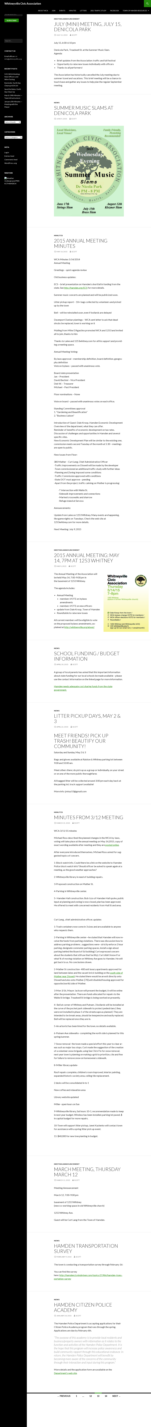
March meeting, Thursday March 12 (87, 1171)
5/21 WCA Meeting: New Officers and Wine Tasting (12, 76)
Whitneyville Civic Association (22, 3)
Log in (6, 152)
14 (106, 1396)
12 (90, 1396)
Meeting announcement (67, 19)
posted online (112, 844)
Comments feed (10, 159)
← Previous (63, 1396)
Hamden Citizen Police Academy (83, 1307)
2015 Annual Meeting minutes (80, 243)
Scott (74, 35)
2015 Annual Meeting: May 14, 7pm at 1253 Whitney (86, 557)
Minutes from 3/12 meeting (88, 817)
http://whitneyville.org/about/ (79, 627)
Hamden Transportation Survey (86, 1248)
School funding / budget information (87, 656)
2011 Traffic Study (98, 11)
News (56, 102)
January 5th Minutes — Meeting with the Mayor (13, 104)
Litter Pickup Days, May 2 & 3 (87, 718)
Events (62, 11)
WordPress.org (10, 163)
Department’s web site (65, 1373)
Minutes (72, 11)
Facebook (114, 11)
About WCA (43, 11)
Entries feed (9, 156)
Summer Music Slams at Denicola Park (83, 110)
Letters (83, 11)
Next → (116, 1396)
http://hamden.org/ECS (75, 287)
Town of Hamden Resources (135, 11)
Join (53, 11)
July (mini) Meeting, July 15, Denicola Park (88, 26)
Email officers (9, 56)
